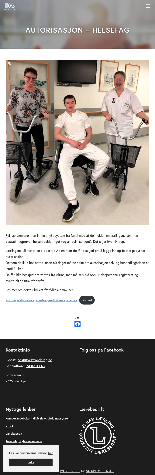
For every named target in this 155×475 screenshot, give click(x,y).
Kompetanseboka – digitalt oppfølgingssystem (38, 418)
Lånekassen (14, 433)
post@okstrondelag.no (34, 360)
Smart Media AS (100, 471)
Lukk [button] (31, 462)
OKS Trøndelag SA (11, 6)
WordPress (70, 471)
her (50, 453)
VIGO (9, 426)
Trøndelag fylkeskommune (24, 441)
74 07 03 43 (35, 366)
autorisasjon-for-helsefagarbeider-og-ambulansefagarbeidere (41, 300)
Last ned (87, 300)
